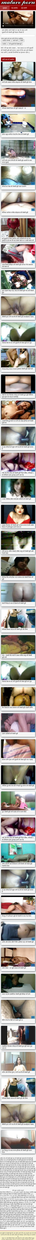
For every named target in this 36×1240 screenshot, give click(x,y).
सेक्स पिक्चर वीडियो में (5, 1192)
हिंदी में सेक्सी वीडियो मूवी (24, 1214)
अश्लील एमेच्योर (6, 40)
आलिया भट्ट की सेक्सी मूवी (6, 1160)
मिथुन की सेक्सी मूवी (15, 1175)
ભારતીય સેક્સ (28, 1202)
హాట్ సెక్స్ (7, 1223)
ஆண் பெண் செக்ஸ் (5, 1197)
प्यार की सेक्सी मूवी (4, 1170)
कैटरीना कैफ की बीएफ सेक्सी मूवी (18, 1165)
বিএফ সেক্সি (30, 1207)
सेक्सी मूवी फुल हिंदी (7, 1213)
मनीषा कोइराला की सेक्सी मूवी (23, 1174)
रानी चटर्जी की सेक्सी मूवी (20, 1177)
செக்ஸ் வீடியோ (19, 1199)
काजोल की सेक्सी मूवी (21, 1163)
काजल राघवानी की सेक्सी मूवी (9, 1163)
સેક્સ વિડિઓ (30, 1195)
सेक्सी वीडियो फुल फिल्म (18, 1211)
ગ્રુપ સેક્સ (24, 1207)
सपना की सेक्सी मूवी (4, 1187)
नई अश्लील (14, 8)
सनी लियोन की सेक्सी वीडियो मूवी (26, 1186)
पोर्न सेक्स (12, 1201)
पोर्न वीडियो (14, 1194)
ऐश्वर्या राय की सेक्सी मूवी (6, 1161)
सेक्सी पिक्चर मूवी (25, 1223)
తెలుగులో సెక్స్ (4, 1206)
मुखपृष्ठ (5, 8)
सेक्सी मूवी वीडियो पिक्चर (17, 1197)
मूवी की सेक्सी (24, 1175)
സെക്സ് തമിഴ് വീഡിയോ (21, 1192)
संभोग (19, 1225)
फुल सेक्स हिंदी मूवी (9, 1219)
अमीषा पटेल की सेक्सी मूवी (6, 1158)
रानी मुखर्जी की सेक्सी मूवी (15, 44)
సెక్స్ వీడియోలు (20, 1202)
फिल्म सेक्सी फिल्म (22, 1195)
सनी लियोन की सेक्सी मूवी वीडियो (28, 1184)
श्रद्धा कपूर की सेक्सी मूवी (11, 1180)
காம (12, 1192)
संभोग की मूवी (31, 1180)
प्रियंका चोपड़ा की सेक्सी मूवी (7, 1172)
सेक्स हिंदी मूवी (29, 1204)
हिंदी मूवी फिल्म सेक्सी (13, 1216)
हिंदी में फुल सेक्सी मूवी (17, 1213)
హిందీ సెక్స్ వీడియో (5, 1201)
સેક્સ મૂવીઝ (24, 1225)
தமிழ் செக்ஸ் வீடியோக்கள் (26, 1206)
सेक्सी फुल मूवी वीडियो (11, 1209)
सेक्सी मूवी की (18, 3)
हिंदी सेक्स (4, 1226)
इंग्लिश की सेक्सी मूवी (18, 1160)
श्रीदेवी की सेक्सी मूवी (22, 1180)
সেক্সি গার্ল (26, 1211)
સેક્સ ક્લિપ (3, 1221)
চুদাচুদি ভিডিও (6, 1195)
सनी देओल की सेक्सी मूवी (21, 1182)
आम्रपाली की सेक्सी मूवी (27, 1158)
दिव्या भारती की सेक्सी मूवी (18, 1168)
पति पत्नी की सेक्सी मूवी (29, 1168)
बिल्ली (21, 40)
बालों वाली (15, 40)
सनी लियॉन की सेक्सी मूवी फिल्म (12, 1184)
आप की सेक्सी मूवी (17, 1158)
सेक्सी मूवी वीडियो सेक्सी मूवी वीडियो (24, 1209)
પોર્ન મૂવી (9, 1226)
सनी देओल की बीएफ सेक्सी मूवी (7, 1182)
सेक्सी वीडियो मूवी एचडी (19, 1204)
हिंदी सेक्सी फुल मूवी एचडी (11, 1225)
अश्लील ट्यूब (33, 1192)
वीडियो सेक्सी (3, 1202)
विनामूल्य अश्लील (10, 1204)
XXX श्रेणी (24, 8)
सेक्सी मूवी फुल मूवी (11, 1202)
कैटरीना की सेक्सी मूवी (5, 1165)
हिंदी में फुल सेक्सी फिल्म (23, 1216)
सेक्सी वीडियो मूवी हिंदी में (6, 1211)
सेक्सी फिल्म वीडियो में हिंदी (24, 1194)
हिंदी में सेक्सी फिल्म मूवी (20, 1201)
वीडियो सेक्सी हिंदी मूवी (12, 1218)
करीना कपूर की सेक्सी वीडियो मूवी (20, 1161)
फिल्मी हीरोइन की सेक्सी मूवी (20, 1172)
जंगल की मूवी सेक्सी (19, 1167)
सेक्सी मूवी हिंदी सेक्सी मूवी (12, 1214)
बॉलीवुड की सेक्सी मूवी (10, 1174)
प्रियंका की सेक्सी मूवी (14, 1170)
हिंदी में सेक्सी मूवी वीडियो (6, 1194)
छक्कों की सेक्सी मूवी (10, 1167)
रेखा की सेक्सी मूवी (21, 1179)
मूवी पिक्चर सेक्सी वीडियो (29, 1197)
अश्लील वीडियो (3, 1199)
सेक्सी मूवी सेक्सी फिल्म (23, 1218)
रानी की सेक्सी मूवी (9, 1177)
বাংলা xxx (23, 1219)
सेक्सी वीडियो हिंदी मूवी (15, 1223)
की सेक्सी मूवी (30, 1163)
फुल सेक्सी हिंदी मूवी (31, 1201)
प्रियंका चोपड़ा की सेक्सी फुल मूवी (28, 1170)
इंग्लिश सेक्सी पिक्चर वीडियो (13, 1221)
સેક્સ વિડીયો (15, 1226)
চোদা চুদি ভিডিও (11, 1199)
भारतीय (4, 44)
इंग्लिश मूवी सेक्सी (15, 1206)
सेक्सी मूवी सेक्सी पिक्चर (25, 1226)
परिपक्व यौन (25, 1213)
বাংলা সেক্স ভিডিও (14, 1195)
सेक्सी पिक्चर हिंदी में (16, 1207)
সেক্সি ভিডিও (23, 1221)
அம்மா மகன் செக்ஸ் (29, 1199)
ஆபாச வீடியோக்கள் (5, 1207)
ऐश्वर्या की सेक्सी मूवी (28, 1160)
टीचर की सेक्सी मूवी (6, 1168)
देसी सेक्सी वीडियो (30, 1219)
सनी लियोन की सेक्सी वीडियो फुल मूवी (9, 1186)
